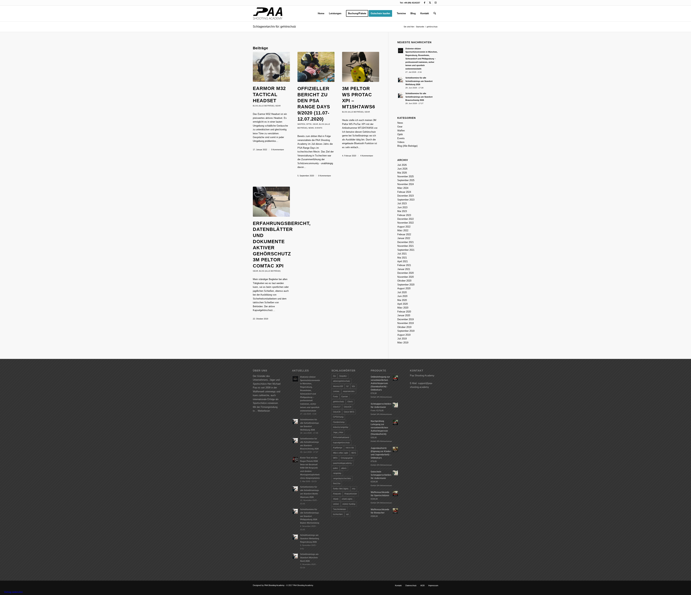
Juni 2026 (402, 168)
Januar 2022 (403, 238)
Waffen (301, 124)
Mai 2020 (402, 300)
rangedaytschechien (342, 478)
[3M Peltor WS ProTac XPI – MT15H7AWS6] (360, 67)
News (311, 128)
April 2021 (402, 261)
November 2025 (405, 176)
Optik (309, 124)
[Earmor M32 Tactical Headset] (271, 67)
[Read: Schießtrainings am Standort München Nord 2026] (295, 556)
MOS (353, 453)
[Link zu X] (430, 2)
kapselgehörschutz (341, 442)
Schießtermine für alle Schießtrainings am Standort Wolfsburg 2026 (419, 81)
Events (318, 128)
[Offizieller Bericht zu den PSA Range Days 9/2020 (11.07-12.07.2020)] (316, 67)
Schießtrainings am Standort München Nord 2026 (309, 557)
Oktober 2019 (404, 327)
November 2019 (405, 323)
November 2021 (405, 246)
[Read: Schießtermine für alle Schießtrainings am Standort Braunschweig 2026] (400, 95)
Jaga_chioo (338, 432)
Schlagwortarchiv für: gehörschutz (274, 26)
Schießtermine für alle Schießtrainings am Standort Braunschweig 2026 (419, 96)
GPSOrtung (338, 417)
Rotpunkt (337, 494)
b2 (347, 386)
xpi (347, 514)
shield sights (347, 499)
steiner (336, 504)
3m (334, 376)
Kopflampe (337, 448)
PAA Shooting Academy (274, 585)
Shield (335, 499)
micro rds (350, 448)
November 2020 (405, 277)
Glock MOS (349, 412)
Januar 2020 (403, 315)
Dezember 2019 (405, 319)
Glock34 (347, 407)
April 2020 (402, 304)
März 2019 (402, 342)
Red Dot (336, 483)
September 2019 (405, 331)
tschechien (338, 514)
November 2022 (405, 222)
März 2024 (402, 188)
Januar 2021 (403, 269)
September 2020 (405, 284)
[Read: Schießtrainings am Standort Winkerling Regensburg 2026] (295, 537)
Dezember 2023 (405, 195)
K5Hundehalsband (341, 437)
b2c (353, 386)
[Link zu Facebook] (424, 2)
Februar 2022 (404, 234)
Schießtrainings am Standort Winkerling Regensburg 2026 (309, 538)
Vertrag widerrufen (13, 592)
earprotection (348, 391)
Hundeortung (338, 422)
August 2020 (403, 288)
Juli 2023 (402, 203)
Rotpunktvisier (350, 494)
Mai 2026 (402, 172)
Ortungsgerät (347, 458)
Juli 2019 (402, 338)
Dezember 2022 (405, 219)
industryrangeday (340, 427)
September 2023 (405, 199)
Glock (350, 401)
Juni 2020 (402, 296)
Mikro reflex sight (340, 453)
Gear (278, 106)
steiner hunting (348, 504)
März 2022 (402, 230)
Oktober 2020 (404, 280)
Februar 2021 (404, 265)
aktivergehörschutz (341, 381)
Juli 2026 (402, 165)
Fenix (335, 396)
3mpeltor (343, 376)
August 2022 (403, 226)
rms (353, 489)
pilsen (343, 468)
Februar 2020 (404, 311)
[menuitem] (321, 13)
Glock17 (336, 407)
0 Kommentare (277, 149)
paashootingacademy (342, 463)
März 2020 (402, 307)
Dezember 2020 (405, 273)
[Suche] (434, 13)
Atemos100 (338, 386)
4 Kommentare (366, 156)
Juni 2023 (402, 207)
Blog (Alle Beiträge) (263, 106)
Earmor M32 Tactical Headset (269, 94)
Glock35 (336, 412)
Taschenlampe (339, 509)
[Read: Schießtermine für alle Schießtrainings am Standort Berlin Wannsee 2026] (295, 489)
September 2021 (405, 250)
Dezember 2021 (405, 242)
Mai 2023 (402, 211)
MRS (335, 458)
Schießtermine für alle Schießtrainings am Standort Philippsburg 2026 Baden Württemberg (309, 516)
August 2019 (403, 334)
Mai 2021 (402, 257)
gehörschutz (338, 401)
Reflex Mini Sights (341, 489)
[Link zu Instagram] (435, 2)
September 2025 (405, 180)
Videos (401, 142)
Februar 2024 (404, 192)
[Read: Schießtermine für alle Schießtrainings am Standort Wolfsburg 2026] (400, 79)
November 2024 (405, 184)
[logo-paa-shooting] (268, 13)
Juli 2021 (402, 253)
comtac (336, 391)
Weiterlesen (264, 410)
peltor (335, 468)
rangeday (337, 473)
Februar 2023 (404, 215)
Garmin (344, 396)
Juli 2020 (402, 292)
